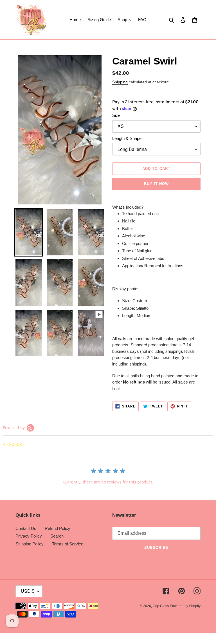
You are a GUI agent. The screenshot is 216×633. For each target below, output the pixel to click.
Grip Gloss (161, 606)
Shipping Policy (29, 543)
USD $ (27, 591)
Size (116, 115)
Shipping (120, 82)
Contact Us (25, 528)
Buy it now (156, 184)
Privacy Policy (28, 536)
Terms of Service (67, 543)
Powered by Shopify (185, 606)
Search (57, 536)
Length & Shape (126, 138)
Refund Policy (57, 528)
